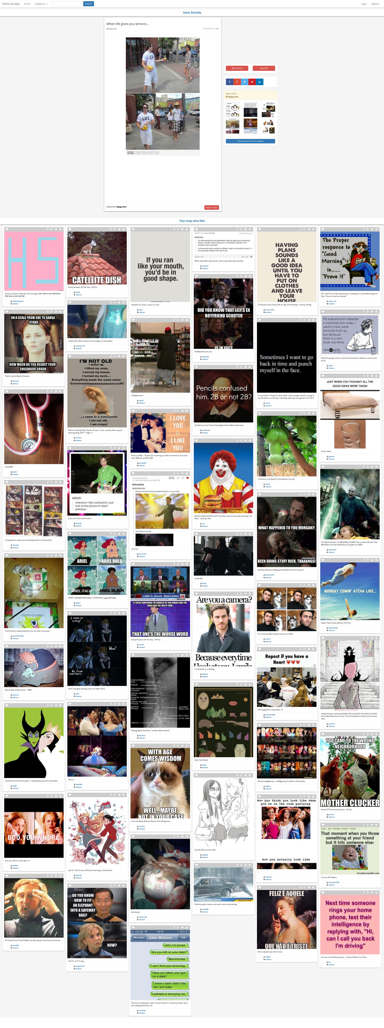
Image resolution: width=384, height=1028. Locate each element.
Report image (211, 207)
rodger (268, 957)
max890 (205, 909)
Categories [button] (40, 3)
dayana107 (80, 966)
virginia (205, 855)
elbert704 (143, 917)
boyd (330, 365)
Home (27, 3)
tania (204, 765)
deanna (15, 381)
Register (375, 3)
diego (204, 583)
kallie (78, 292)
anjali (141, 400)
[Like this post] (7, 229)
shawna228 (333, 628)
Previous (237, 68)
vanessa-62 (80, 346)
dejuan (205, 674)
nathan (79, 438)
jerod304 (142, 463)
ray (203, 523)
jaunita (331, 456)
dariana (142, 735)
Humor (16, 304)
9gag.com (112, 28)
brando (79, 523)
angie (14, 786)
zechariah (206, 430)
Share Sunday (11, 4)
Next (263, 68)
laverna (15, 695)
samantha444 (18, 636)
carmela (142, 1010)
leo (329, 962)
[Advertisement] (162, 178)
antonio (331, 724)
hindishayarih (18, 301)
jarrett (331, 814)
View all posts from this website (250, 141)
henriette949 (333, 882)
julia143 (79, 875)
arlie (77, 694)
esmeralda (269, 310)
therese (15, 545)
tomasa (205, 266)
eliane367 (332, 550)
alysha (268, 786)
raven (267, 403)
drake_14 (332, 301)
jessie (14, 472)
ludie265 (79, 784)
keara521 (143, 554)
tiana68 (15, 945)
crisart (268, 639)
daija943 (205, 357)
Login (364, 3)
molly (267, 484)
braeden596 (270, 714)
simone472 (269, 575)
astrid (141, 644)
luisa (141, 310)
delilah (15, 865)
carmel (142, 826)
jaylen (78, 603)
